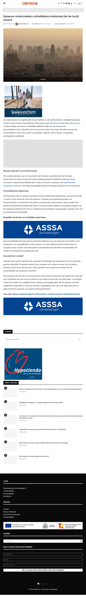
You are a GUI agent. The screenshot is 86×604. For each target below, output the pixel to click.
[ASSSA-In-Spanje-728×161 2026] (43, 222)
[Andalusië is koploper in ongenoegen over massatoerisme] (10, 406)
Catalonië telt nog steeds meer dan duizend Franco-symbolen (42, 429)
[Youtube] (66, 3)
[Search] (75, 3)
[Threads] (71, 3)
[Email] (69, 3)
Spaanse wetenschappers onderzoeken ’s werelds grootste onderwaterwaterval (46, 294)
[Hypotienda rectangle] (23, 349)
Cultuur (6, 509)
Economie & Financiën (11, 514)
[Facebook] (58, 3)
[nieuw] (23, 87)
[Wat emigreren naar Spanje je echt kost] (10, 459)
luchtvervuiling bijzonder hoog (65, 123)
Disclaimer (7, 496)
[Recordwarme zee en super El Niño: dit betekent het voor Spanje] (10, 446)
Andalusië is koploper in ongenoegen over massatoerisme (41, 402)
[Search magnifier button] (81, 541)
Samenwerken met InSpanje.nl (14, 488)
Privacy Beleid (8, 494)
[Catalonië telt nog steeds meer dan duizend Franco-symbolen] (10, 432)
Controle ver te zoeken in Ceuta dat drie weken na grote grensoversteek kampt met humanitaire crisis (51, 417)
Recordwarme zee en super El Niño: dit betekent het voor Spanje (43, 443)
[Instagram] (63, 3)
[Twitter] (61, 3)
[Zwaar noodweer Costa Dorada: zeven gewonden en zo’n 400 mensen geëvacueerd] (10, 392)
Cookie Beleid (8, 491)
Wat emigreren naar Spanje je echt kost (34, 456)
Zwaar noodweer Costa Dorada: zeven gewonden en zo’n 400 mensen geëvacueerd (50, 389)
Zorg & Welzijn (8, 517)
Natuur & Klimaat (9, 512)
